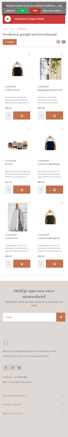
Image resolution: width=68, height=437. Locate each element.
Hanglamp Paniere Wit (50, 90)
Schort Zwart (12, 90)
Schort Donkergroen (49, 238)
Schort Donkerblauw (49, 164)
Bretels (9, 164)
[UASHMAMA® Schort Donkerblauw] (50, 143)
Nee (35, 11)
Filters (10, 42)
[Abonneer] (60, 317)
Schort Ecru (11, 238)
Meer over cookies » (52, 11)
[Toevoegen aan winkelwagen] (21, 115)
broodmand (21, 29)
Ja (22, 11)
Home (5, 29)
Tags (12, 29)
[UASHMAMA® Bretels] (17, 143)
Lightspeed (47, 427)
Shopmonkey (34, 430)
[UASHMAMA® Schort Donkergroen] (50, 217)
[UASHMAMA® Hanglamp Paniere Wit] (50, 69)
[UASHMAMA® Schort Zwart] (17, 69)
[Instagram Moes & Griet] (12, 368)
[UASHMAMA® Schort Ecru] (17, 217)
